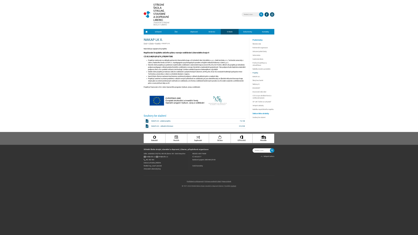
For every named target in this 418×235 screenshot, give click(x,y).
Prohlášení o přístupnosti (195, 181)
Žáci (176, 32)
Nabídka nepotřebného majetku (263, 109)
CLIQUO (233, 186)
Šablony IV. (256, 84)
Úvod (146, 31)
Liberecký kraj (156, 169)
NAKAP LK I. (256, 76)
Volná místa (256, 55)
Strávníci (212, 32)
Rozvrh (176, 140)
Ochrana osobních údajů (213, 181)
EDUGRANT (256, 88)
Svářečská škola (258, 59)
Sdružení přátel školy (260, 51)
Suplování (198, 140)
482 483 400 (149, 160)
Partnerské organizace (260, 48)
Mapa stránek (226, 181)
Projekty (158, 43)
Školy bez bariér (258, 80)
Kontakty (265, 32)
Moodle (263, 140)
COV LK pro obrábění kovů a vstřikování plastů (262, 97)
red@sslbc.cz (151, 157)
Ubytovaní (194, 32)
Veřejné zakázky (258, 105)
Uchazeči (158, 32)
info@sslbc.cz (163, 157)
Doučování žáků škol (259, 92)
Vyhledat (261, 14)
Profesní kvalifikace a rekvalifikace (260, 64)
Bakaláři (154, 140)
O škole (230, 32)
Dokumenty (247, 32)
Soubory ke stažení (259, 117)
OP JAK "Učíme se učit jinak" (262, 102)
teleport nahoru (269, 156)
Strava (219, 140)
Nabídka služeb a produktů (261, 69)
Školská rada (257, 44)
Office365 (242, 140)
